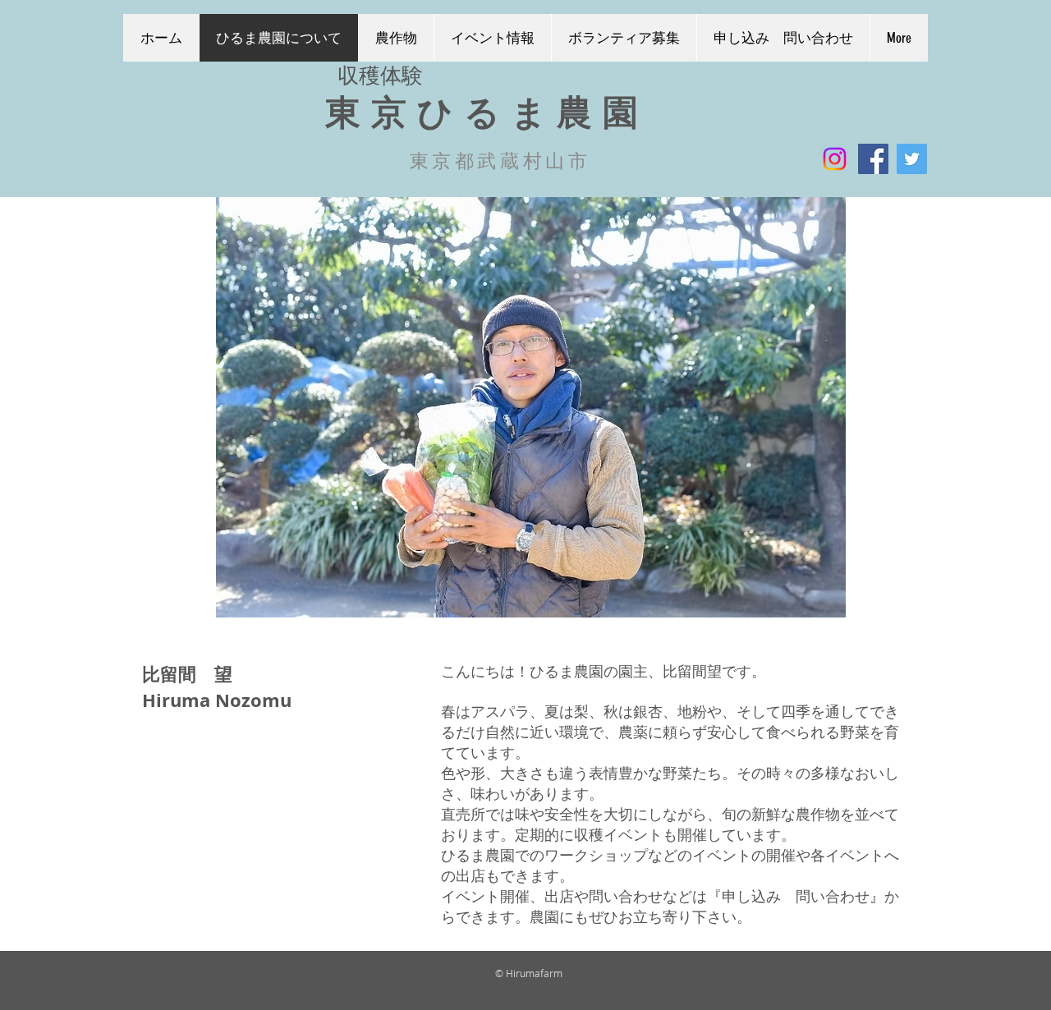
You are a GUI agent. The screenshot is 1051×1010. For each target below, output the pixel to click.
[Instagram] (834, 159)
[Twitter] (912, 159)
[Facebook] (873, 159)
